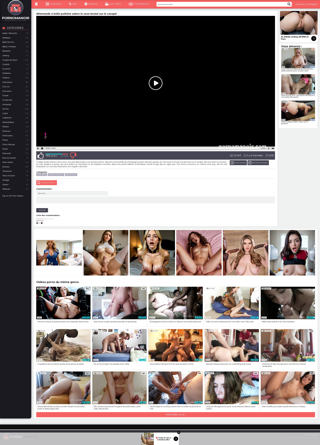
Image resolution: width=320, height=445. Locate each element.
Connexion (300, 4)
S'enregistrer (312, 4)
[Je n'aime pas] (73, 155)
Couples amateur (56, 175)
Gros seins (42, 175)
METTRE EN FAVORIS (260, 163)
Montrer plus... (176, 414)
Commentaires (47, 183)
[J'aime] (41, 155)
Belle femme (71, 175)
